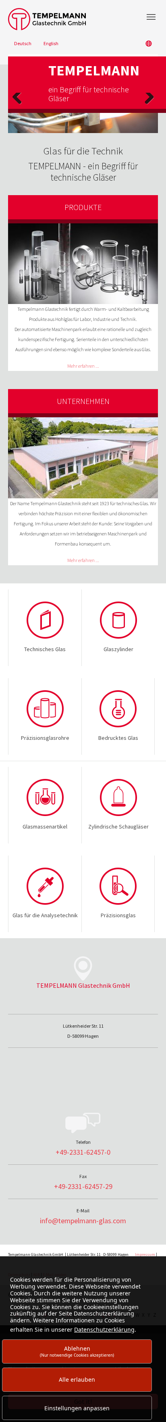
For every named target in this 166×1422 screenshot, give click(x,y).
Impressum (145, 1254)
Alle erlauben (77, 1379)
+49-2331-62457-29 (83, 1186)
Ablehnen (77, 1351)
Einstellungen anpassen (77, 1408)
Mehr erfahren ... (83, 366)
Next (149, 105)
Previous (17, 105)
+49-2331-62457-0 (83, 1152)
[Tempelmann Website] (83, 19)
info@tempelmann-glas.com (83, 1220)
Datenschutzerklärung (104, 1329)
